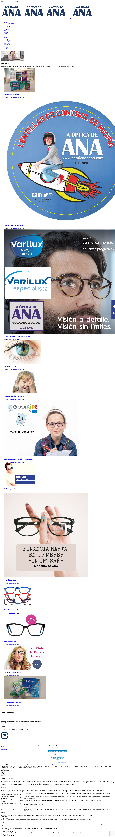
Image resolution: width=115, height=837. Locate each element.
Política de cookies (44, 764)
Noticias (11, 97)
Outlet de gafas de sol (10, 489)
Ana (23, 97)
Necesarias (5, 787)
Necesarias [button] (3, 785)
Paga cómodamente (10, 580)
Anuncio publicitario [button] (6, 829)
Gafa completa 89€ (10, 641)
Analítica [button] (3, 821)
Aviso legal (19, 764)
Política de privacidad (30, 764)
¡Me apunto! (4, 749)
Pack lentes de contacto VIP (13, 702)
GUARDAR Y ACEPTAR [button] (7, 835)
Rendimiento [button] (4, 816)
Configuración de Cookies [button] (7, 769)
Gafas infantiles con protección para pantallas (18, 459)
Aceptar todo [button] (17, 769)
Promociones (16, 97)
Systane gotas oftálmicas (11, 94)
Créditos (54, 764)
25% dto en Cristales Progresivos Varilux (17, 336)
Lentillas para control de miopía (14, 225)
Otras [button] (2, 825)
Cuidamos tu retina (10, 366)
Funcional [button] (3, 812)
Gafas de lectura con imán (12, 610)
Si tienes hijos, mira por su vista (14, 396)
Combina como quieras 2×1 (13, 672)
